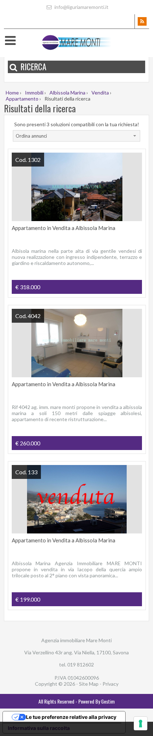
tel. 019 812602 (76, 664)
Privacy (110, 684)
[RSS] (141, 21)
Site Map (89, 684)
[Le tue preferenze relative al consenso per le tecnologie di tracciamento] (140, 723)
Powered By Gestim (96, 701)
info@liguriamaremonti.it (81, 7)
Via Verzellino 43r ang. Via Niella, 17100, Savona (76, 652)
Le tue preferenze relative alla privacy (71, 717)
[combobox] (76, 136)
